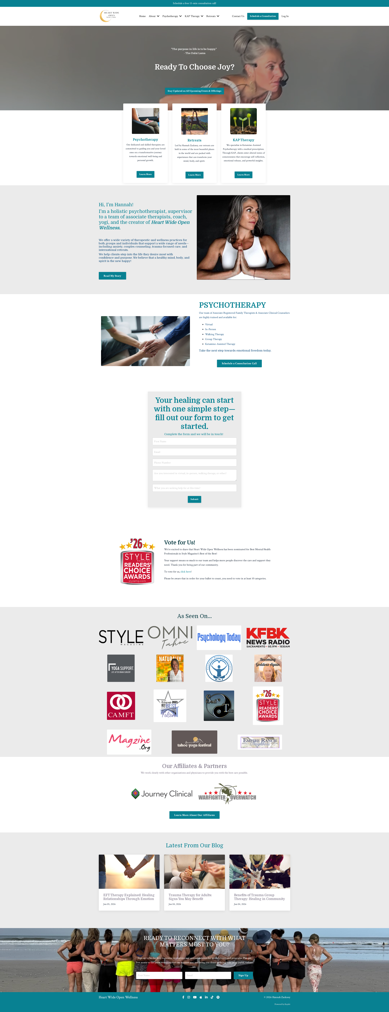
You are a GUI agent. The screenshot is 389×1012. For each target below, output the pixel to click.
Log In (285, 16)
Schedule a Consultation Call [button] (239, 363)
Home (142, 16)
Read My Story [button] (112, 276)
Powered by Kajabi (282, 1004)
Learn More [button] (145, 174)
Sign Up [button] (243, 975)
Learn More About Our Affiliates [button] (194, 815)
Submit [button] (195, 499)
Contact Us (238, 16)
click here (186, 571)
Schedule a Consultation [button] (263, 16)
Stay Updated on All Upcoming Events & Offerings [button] (194, 91)
